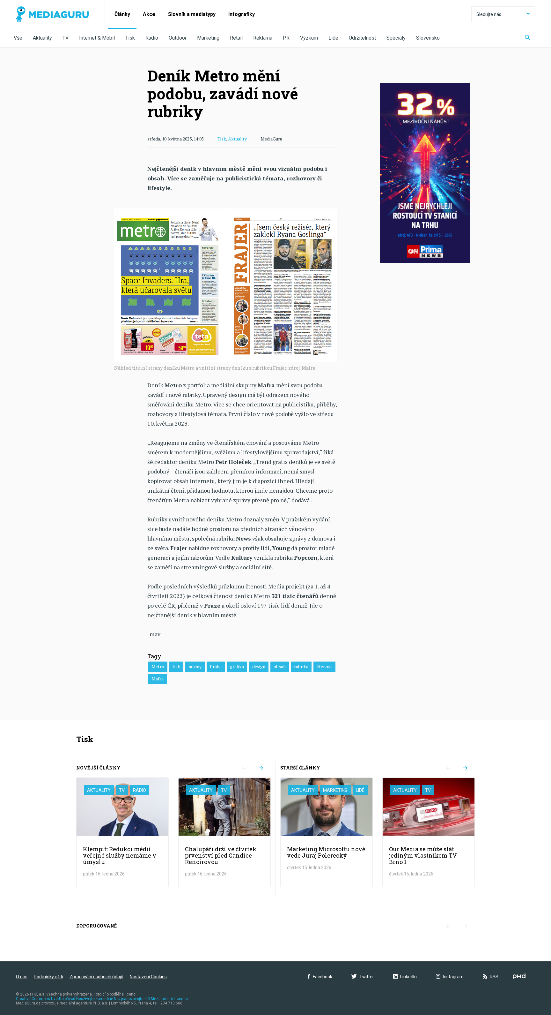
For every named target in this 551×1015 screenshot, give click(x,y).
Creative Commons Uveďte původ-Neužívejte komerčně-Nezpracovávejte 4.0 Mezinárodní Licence (102, 998)
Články (122, 14)
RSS (494, 976)
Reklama (262, 38)
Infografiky (241, 14)
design (258, 666)
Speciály (396, 38)
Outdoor (178, 38)
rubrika (301, 666)
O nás (21, 976)
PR (286, 38)
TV (65, 38)
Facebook (322, 976)
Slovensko (428, 38)
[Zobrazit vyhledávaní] (527, 38)
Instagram (453, 976)
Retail (236, 38)
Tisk (130, 38)
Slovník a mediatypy (192, 14)
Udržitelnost (362, 38)
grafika (237, 666)
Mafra (157, 679)
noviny (195, 666)
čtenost (324, 666)
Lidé (333, 38)
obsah (280, 666)
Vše (18, 38)
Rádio (151, 38)
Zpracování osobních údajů (96, 976)
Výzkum (309, 38)
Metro (157, 666)
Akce (149, 14)
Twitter (366, 976)
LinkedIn (408, 976)
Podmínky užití (48, 976)
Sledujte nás (488, 14)
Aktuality (42, 38)
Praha (216, 666)
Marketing (208, 38)
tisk (176, 666)
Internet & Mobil (97, 38)
